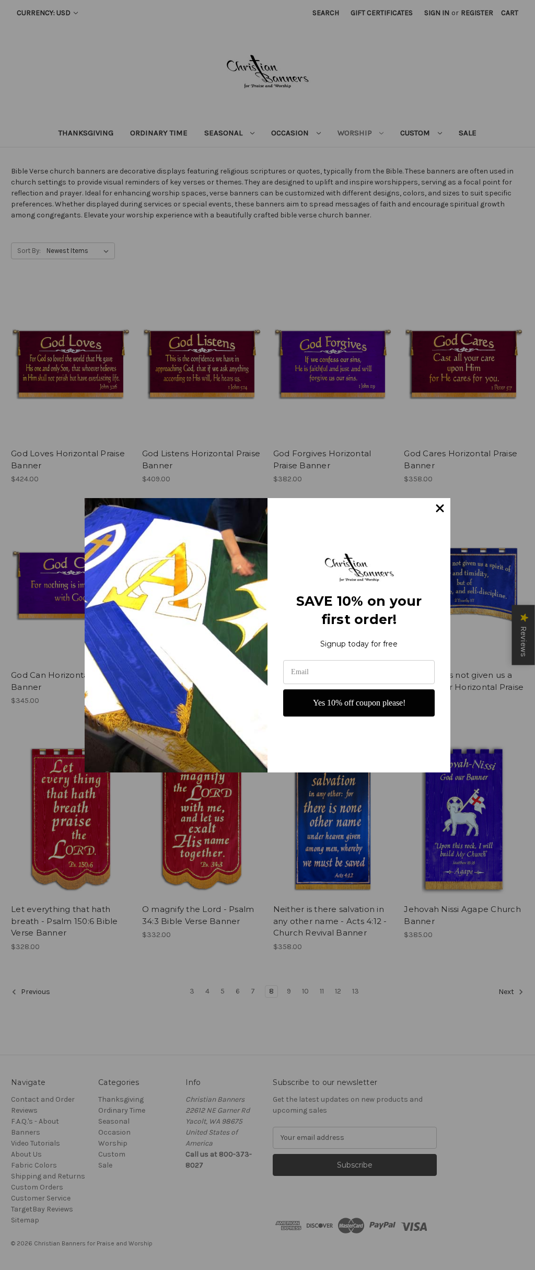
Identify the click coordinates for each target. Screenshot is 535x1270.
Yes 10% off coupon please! (359, 702)
